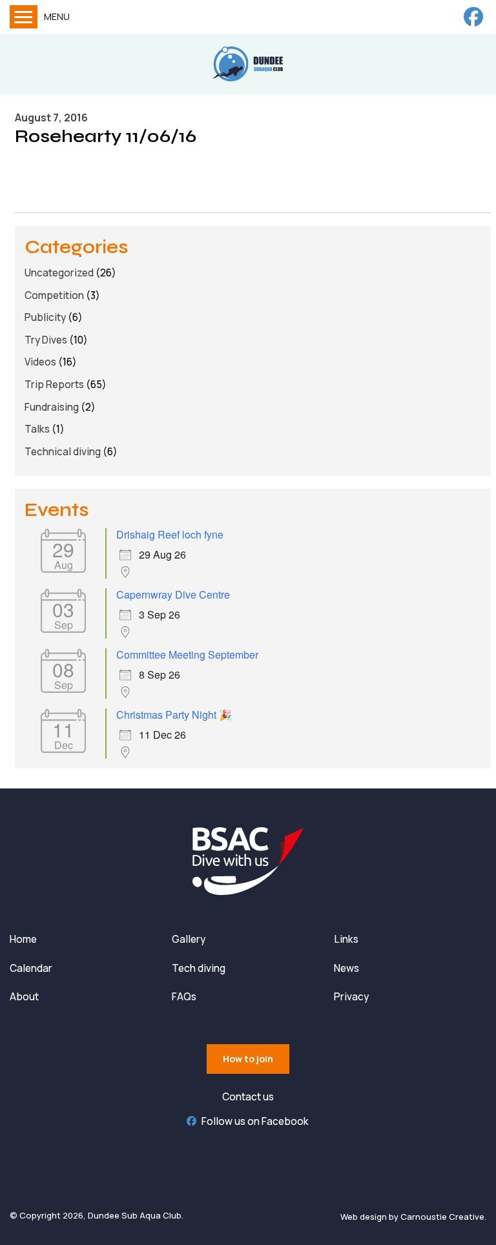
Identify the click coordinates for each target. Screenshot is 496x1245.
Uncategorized (59, 273)
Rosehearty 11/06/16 (105, 136)
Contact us (248, 1097)
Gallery (188, 939)
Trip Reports (54, 384)
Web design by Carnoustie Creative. (413, 1216)
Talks (37, 429)
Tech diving (198, 968)
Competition (54, 295)
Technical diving (63, 451)
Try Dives (46, 340)
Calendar (31, 968)
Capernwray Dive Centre (173, 594)
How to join (248, 1059)
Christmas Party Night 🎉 (174, 714)
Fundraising (52, 407)
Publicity (45, 317)
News (346, 968)
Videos (40, 362)
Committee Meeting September (187, 654)
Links (346, 939)
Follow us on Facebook (255, 1121)
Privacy (351, 996)
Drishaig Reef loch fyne (169, 534)
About (24, 996)
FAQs (184, 996)
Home (23, 939)
